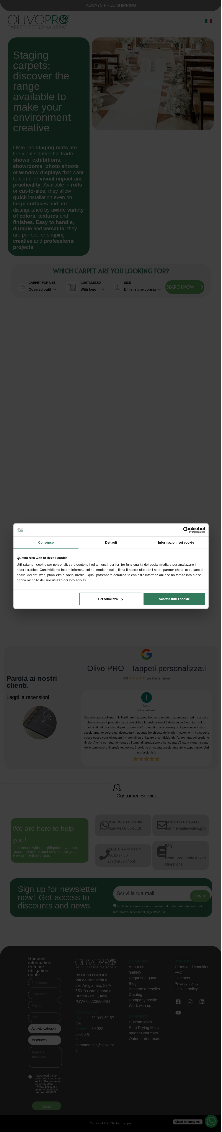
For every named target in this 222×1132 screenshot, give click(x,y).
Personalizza (108, 599)
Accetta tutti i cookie (174, 599)
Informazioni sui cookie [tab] (176, 542)
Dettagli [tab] (111, 542)
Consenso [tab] (46, 542)
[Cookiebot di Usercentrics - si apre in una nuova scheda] (186, 530)
